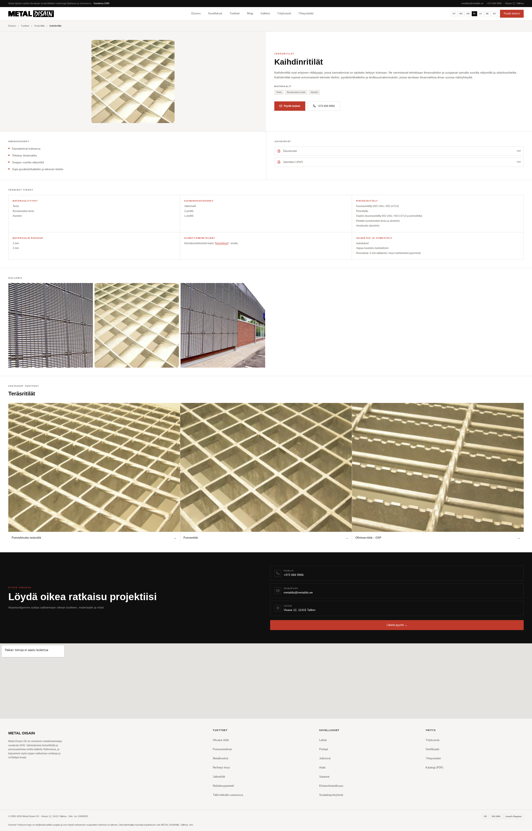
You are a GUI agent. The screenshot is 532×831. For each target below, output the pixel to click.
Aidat (322, 767)
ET (454, 13)
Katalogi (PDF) (434, 767)
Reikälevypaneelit (223, 785)
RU (461, 13)
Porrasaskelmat (222, 749)
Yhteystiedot (306, 13)
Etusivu (196, 13)
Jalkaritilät (219, 776)
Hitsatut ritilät (221, 740)
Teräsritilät (39, 26)
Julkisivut (325, 758)
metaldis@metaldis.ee (472, 3)
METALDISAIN (21, 733)
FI (474, 13)
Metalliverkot (220, 758)
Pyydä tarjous (512, 13)
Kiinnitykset (221, 243)
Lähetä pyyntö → (397, 625)
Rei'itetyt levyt (221, 767)
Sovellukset (215, 13)
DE (487, 13)
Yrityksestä (284, 13)
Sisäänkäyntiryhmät (331, 795)
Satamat (324, 776)
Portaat (323, 749)
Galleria (265, 13)
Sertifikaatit (432, 749)
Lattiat (323, 740)
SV (494, 13)
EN (468, 13)
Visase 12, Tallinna (514, 3)
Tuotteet (235, 13)
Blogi (250, 13)
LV (480, 13)
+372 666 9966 (494, 3)
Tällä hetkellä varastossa (228, 795)
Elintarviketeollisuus (331, 785)
